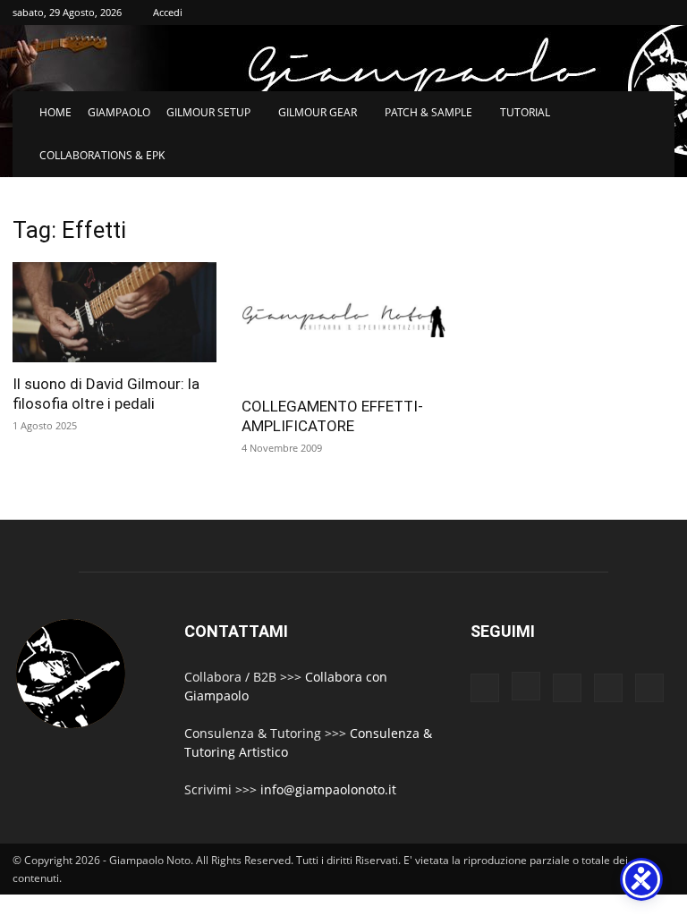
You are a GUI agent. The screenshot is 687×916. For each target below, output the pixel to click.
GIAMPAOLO (119, 112)
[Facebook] (485, 688)
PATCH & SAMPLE (428, 112)
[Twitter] (608, 688)
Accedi (167, 12)
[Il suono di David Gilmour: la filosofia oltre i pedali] (114, 312)
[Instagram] (526, 686)
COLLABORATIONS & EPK (102, 155)
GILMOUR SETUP (208, 112)
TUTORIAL (525, 112)
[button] (653, 113)
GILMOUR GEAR (317, 112)
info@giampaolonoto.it (328, 789)
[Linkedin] (567, 688)
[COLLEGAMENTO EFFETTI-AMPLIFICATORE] (343, 323)
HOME (55, 112)
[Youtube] (649, 688)
